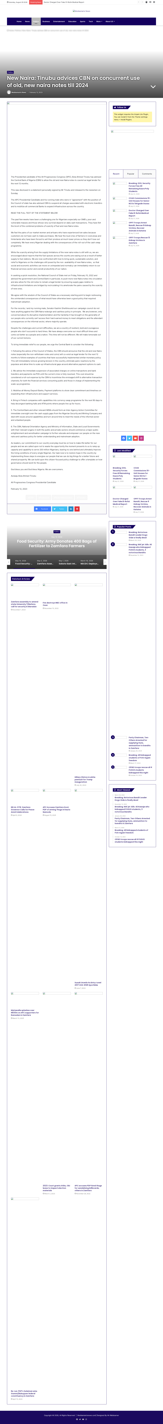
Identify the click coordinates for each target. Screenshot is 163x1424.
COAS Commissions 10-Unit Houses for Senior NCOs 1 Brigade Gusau (140, 201)
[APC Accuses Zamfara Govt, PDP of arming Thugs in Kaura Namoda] (57, 797)
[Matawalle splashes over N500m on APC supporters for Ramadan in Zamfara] (25, 1000)
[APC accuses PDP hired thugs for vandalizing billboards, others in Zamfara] (89, 1087)
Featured (44, 497)
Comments (147, 174)
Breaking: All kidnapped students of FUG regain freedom (140, 758)
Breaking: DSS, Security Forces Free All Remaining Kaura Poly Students (139, 187)
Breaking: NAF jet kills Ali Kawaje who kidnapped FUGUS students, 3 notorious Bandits (140, 548)
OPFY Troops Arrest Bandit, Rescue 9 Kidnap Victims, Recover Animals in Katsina (140, 226)
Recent (116, 174)
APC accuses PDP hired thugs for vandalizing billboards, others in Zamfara (88, 1188)
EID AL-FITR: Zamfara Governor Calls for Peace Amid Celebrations (22, 809)
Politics (36, 21)
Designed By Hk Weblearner (108, 1415)
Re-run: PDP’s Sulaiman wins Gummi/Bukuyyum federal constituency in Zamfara (24, 1393)
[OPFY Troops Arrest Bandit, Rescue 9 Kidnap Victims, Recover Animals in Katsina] (120, 226)
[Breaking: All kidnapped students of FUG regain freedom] (120, 758)
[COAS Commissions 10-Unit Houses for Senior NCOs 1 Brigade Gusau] (120, 201)
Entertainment (59, 21)
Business (46, 21)
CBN (31, 497)
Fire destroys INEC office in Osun (55, 603)
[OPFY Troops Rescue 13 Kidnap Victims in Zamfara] (120, 332)
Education (72, 21)
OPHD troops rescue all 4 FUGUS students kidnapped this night (140, 770)
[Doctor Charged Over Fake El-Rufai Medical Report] (120, 214)
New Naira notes (63, 497)
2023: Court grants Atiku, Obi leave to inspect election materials (56, 1188)
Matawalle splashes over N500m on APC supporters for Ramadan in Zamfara (25, 1012)
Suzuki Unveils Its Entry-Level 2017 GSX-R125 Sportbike (88, 983)
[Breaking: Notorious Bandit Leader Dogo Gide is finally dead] (120, 536)
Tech (91, 21)
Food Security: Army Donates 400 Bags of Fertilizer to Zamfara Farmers (57, 544)
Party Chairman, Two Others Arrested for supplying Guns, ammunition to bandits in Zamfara (140, 742)
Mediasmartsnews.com (86, 1415)
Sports (82, 21)
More (98, 21)
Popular (130, 174)
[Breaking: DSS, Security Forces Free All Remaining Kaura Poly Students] (120, 187)
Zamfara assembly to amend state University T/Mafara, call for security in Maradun (24, 604)
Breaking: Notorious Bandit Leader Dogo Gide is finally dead (138, 535)
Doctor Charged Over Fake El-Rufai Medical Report (64, 2)
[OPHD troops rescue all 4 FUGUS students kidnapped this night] (120, 771)
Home (19, 21)
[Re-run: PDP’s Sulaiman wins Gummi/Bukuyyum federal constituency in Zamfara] (25, 1293)
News (27, 21)
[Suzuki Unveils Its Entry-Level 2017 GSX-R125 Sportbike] (89, 884)
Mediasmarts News (19, 92)
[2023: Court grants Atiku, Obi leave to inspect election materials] (57, 1087)
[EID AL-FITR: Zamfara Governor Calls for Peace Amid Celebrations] (25, 797)
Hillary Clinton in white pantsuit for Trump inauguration (85, 779)
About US (109, 21)
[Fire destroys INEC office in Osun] (57, 592)
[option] (57, 543)
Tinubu (81, 497)
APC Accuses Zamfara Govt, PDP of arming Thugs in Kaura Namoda (56, 809)
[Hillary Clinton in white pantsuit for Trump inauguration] (89, 679)
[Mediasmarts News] (81, 11)
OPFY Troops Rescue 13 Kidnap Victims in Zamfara (139, 240)
